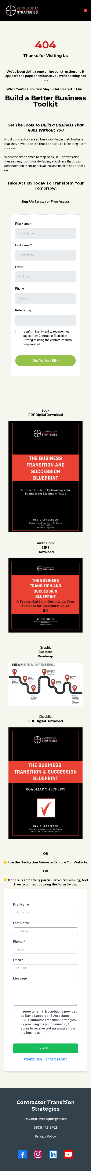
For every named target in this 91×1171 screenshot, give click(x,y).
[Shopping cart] (79, 10)
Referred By (23, 310)
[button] (85, 10)
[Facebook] (22, 1154)
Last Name (23, 245)
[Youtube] (68, 1154)
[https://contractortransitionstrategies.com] (22, 10)
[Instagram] (38, 1154)
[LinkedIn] (53, 1154)
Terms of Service (55, 1059)
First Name (23, 223)
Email (20, 267)
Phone (19, 288)
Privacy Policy (33, 1059)
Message (20, 978)
